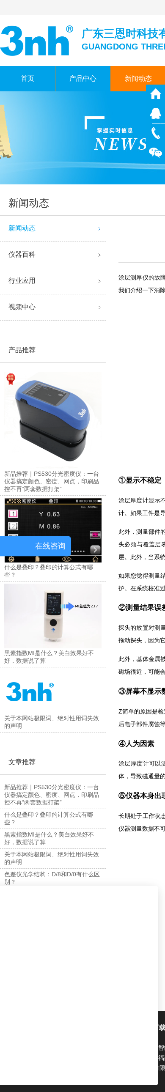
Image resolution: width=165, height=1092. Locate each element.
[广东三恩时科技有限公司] (37, 40)
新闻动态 (22, 228)
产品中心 (82, 78)
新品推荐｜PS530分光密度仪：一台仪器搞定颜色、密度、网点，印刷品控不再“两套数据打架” (51, 795)
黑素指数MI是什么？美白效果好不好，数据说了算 (49, 838)
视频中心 (22, 306)
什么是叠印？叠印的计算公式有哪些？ (48, 818)
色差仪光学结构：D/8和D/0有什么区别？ (52, 878)
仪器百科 (22, 254)
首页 (27, 78)
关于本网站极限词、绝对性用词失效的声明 (51, 858)
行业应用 (22, 280)
